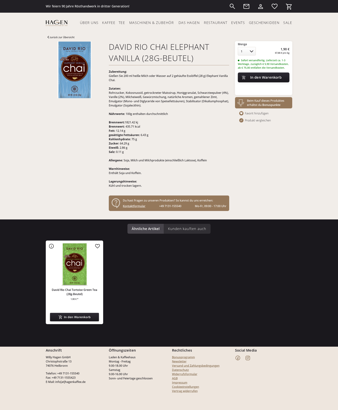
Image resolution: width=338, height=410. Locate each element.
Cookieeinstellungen (185, 387)
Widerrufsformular (184, 374)
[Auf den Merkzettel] (97, 246)
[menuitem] (232, 6)
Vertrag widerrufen (185, 391)
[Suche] (232, 6)
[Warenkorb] (288, 5)
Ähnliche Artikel (146, 228)
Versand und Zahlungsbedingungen (196, 366)
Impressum (179, 382)
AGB (175, 378)
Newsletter (179, 361)
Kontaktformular (134, 206)
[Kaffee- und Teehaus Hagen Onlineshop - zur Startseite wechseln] (56, 23)
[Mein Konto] (260, 5)
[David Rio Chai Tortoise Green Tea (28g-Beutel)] (74, 264)
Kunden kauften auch (187, 228)
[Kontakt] (246, 6)
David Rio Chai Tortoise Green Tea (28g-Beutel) (74, 292)
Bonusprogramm (183, 357)
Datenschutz (180, 370)
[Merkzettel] (274, 6)
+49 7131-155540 (170, 206)
